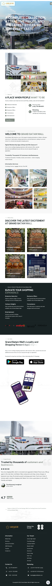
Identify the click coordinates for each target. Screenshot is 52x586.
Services (29, 560)
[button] (1, 46)
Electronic (29, 551)
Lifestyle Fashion (31, 543)
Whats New (8, 538)
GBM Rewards (8, 546)
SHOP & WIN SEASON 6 (35, 272)
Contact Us (7, 551)
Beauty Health (30, 546)
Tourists (7, 548)
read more (9, 120)
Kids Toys (29, 555)
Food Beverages (31, 541)
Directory (7, 541)
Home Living (30, 553)
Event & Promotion (9, 543)
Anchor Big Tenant (31, 538)
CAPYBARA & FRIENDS (13, 247)
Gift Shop (29, 558)
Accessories (30, 548)
